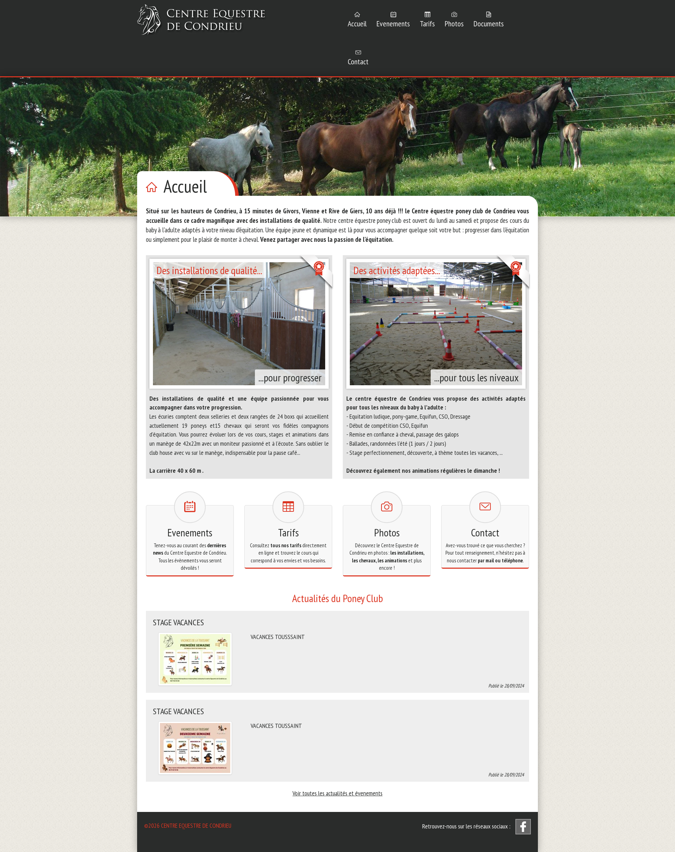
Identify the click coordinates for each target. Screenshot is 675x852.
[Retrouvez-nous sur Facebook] (523, 826)
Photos (454, 23)
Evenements (393, 23)
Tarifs (427, 23)
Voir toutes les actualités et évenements (337, 793)
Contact (358, 61)
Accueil (357, 23)
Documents (489, 23)
